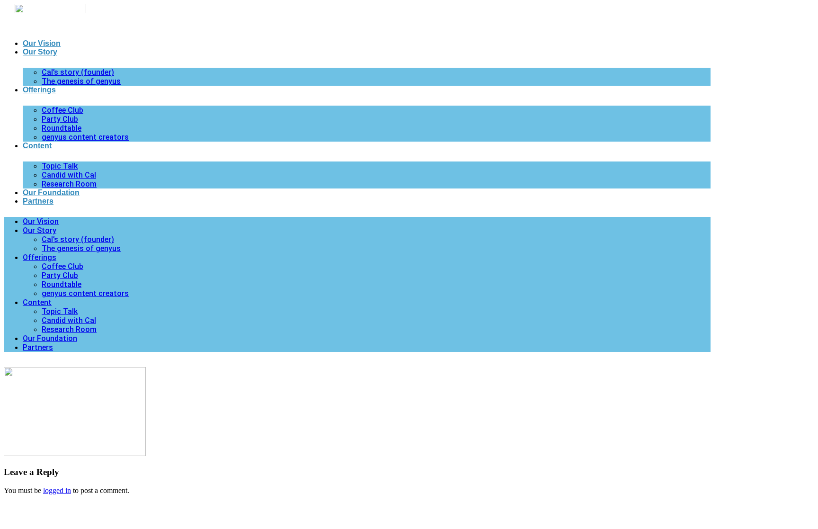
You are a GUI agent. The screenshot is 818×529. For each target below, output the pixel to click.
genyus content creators (85, 137)
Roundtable (61, 128)
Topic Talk (60, 165)
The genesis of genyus (81, 81)
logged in (57, 490)
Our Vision (42, 43)
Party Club (60, 119)
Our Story (40, 52)
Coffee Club (62, 110)
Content (37, 146)
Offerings (39, 90)
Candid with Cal (69, 174)
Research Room (69, 183)
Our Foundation (51, 192)
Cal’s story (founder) (78, 72)
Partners (38, 201)
